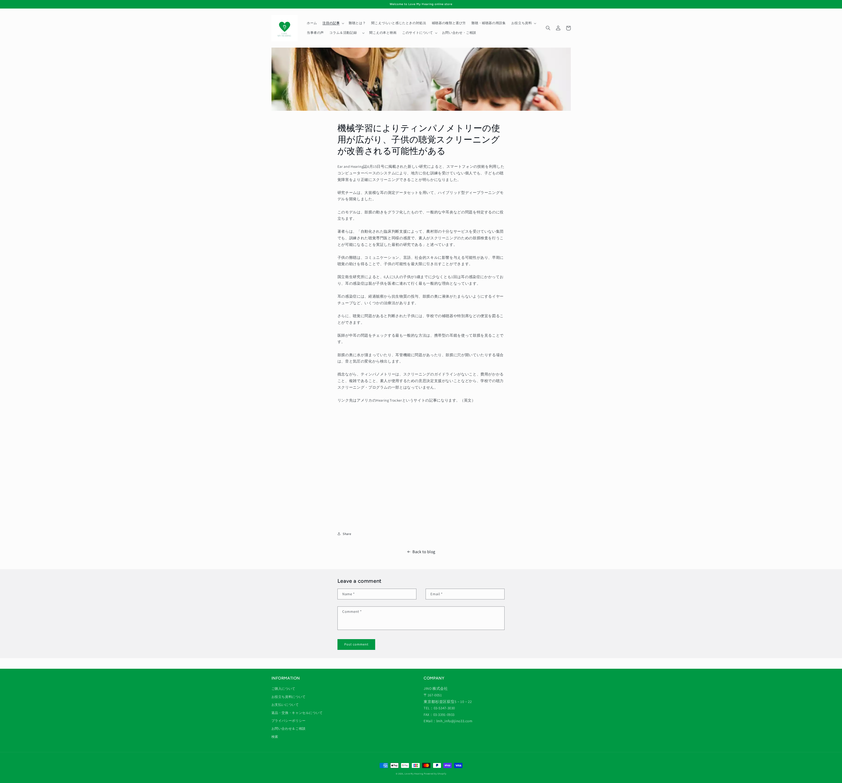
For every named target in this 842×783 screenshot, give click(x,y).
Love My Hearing (414, 773)
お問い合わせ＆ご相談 (288, 728)
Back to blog (423, 551)
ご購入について (283, 688)
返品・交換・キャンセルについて (297, 713)
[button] (333, 23)
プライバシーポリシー (288, 721)
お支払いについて (285, 705)
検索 (274, 737)
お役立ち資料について (288, 697)
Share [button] (347, 534)
